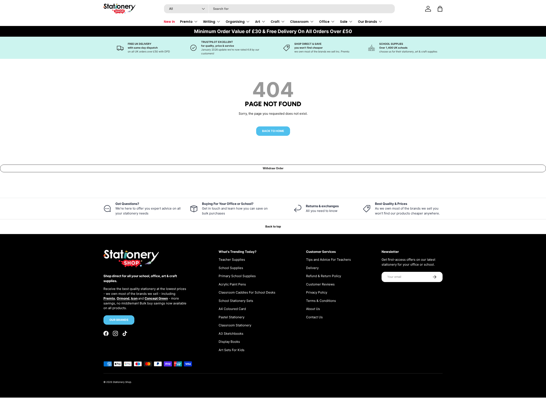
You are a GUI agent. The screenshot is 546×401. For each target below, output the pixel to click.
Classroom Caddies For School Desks (247, 292)
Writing (209, 21)
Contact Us (314, 317)
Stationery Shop (122, 382)
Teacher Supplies (232, 260)
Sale (343, 21)
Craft (275, 21)
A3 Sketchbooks (231, 334)
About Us (313, 309)
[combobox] (279, 8)
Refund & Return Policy (323, 276)
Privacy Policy (316, 292)
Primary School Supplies (237, 276)
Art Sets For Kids (231, 350)
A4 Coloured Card (232, 309)
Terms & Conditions (321, 301)
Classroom (299, 21)
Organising (235, 21)
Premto (186, 21)
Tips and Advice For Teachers (328, 260)
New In (169, 21)
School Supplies (231, 268)
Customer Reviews (320, 284)
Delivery (312, 268)
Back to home (273, 131)
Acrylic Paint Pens (232, 284)
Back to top (273, 226)
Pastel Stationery (231, 317)
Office (324, 21)
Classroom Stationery (235, 325)
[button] (440, 8)
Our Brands (367, 21)
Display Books (229, 342)
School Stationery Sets (236, 301)
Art (257, 21)
